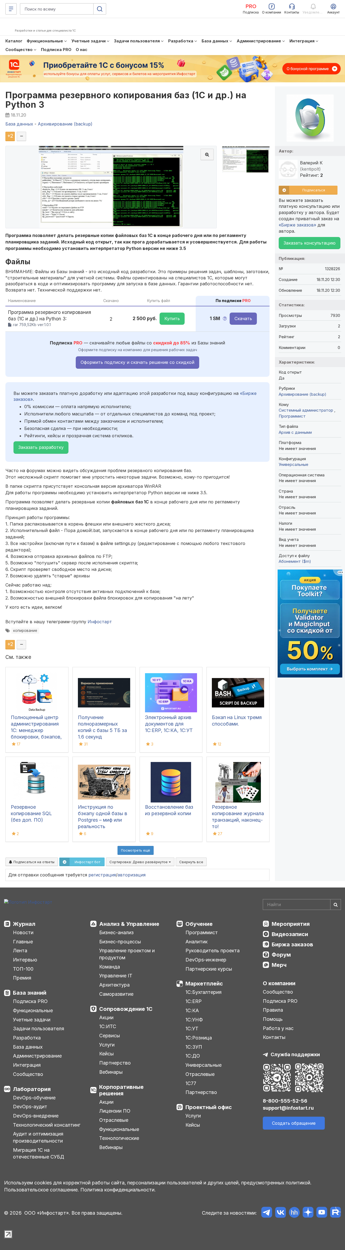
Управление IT (115, 975)
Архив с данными (295, 432)
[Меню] (11, 9)
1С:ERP (193, 1001)
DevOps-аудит (30, 1106)
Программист (292, 416)
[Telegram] (266, 1213)
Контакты (274, 1037)
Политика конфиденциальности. (118, 1190)
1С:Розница (198, 1038)
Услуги (107, 1045)
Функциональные (33, 1010)
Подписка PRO (30, 1001)
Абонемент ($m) (295, 561)
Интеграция (27, 1065)
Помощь (273, 1019)
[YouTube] (321, 1213)
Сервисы (109, 1035)
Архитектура (114, 985)
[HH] (294, 1213)
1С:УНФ (194, 1019)
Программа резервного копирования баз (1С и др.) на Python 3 (125, 100)
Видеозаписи (290, 934)
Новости (23, 932)
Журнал (24, 924)
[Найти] (335, 904)
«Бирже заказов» (297, 225)
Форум (281, 954)
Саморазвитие (116, 994)
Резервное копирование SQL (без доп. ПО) (31, 813)
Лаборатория (32, 1089)
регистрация (102, 875)
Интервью (25, 960)
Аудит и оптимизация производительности (38, 1137)
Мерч (279, 965)
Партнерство (115, 1063)
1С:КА (192, 1010)
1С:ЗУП (193, 1047)
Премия (22, 978)
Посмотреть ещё (135, 850)
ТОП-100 (23, 969)
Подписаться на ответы (33, 862)
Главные (23, 941)
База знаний (29, 993)
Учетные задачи (31, 1019)
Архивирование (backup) (302, 394)
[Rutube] (335, 1213)
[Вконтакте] (280, 1213)
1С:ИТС (107, 1026)
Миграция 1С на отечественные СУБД (38, 1153)
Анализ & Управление (129, 924)
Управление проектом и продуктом (127, 954)
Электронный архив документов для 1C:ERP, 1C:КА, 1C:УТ (169, 723)
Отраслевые (113, 1120)
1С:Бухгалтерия (203, 992)
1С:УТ (191, 1028)
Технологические (119, 1138)
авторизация (132, 875)
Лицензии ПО (114, 1111)
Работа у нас (278, 1028)
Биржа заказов (292, 944)
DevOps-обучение (34, 1097)
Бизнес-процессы (120, 941)
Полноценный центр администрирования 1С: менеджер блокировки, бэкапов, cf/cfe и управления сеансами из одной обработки (36, 736)
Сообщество (28, 1074)
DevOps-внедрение (35, 1116)
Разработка (27, 1038)
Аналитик (196, 941)
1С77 (190, 1083)
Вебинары (111, 1072)
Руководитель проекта (212, 950)
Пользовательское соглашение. (41, 1190)
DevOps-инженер (205, 960)
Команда (109, 967)
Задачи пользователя (38, 1028)
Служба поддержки (295, 1054)
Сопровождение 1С (126, 1009)
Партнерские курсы (208, 969)
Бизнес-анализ (116, 932)
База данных (28, 1047)
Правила (273, 1010)
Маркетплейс (204, 983)
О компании (279, 983)
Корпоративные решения (121, 1090)
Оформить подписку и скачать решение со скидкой (137, 362)
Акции (106, 1017)
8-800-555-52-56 (285, 1101)
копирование (25, 630)
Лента (20, 950)
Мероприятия (291, 924)
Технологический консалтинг (46, 1125)
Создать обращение (294, 1123)
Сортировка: (139, 862)
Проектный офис (208, 1107)
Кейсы (106, 1053)
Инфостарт (100, 621)
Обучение (199, 924)
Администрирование (37, 1056)
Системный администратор (306, 410)
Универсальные (293, 464)
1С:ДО (192, 1056)
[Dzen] (307, 1213)
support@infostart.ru (288, 1108)
